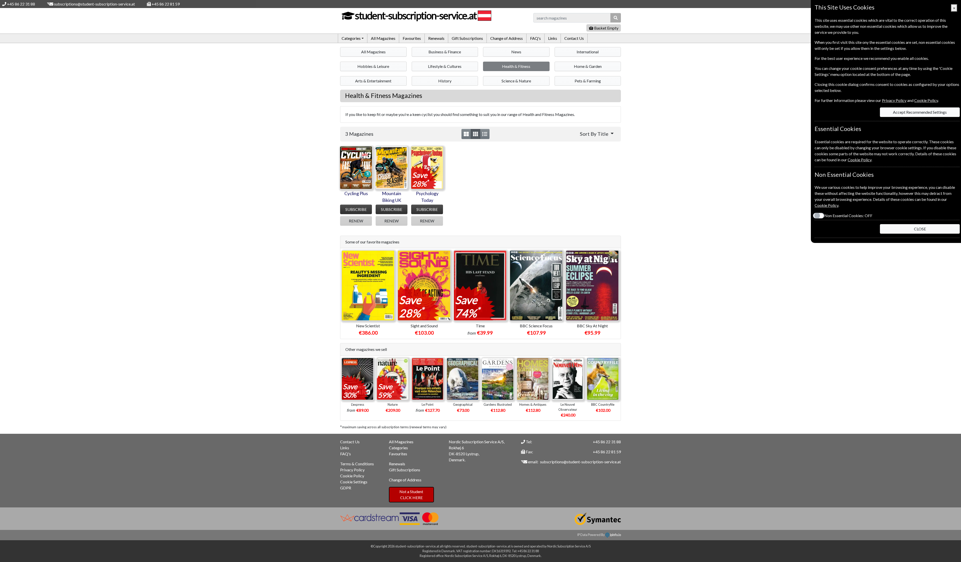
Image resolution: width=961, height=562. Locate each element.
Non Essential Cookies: (848, 215)
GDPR (345, 487)
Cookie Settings (353, 481)
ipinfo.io (615, 535)
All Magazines (383, 38)
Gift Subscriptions (467, 38)
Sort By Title (594, 134)
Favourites (412, 38)
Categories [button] (351, 38)
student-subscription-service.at (415, 16)
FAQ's (535, 38)
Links (552, 38)
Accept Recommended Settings (920, 112)
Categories (398, 447)
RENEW (356, 220)
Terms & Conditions (357, 463)
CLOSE (920, 228)
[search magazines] (615, 18)
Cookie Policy (352, 475)
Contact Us (574, 38)
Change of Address (506, 38)
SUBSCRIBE (356, 209)
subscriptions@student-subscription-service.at (94, 4)
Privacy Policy (352, 469)
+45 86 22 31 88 (21, 4)
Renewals (436, 38)
